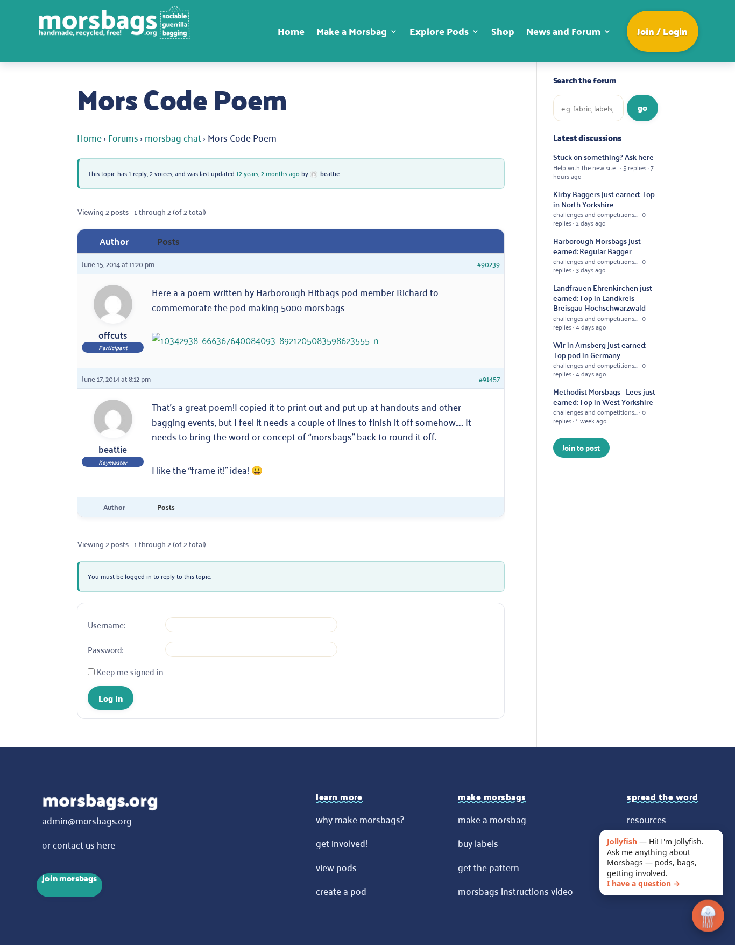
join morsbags (69, 879)
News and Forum (563, 31)
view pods (336, 867)
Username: (106, 624)
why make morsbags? (360, 819)
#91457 (489, 378)
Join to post (581, 447)
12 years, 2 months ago (268, 173)
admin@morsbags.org (87, 820)
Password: (105, 649)
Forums (123, 137)
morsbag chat (173, 137)
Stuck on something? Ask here (603, 166)
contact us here (84, 844)
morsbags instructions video (515, 890)
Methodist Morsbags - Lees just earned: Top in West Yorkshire (604, 406)
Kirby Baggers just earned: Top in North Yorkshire (604, 208)
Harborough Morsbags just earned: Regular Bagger (599, 255)
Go (642, 107)
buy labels (478, 842)
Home (291, 31)
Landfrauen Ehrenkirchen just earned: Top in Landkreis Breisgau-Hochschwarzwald (602, 307)
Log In (110, 698)
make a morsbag (492, 819)
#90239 (488, 263)
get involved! (341, 842)
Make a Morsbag (351, 31)
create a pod (341, 890)
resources (646, 819)
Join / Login (662, 31)
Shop (502, 31)
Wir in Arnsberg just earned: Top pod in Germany (599, 359)
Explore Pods (439, 31)
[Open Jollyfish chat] (708, 917)
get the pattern (488, 867)
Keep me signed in (130, 671)
